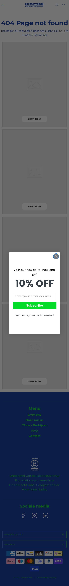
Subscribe (34, 305)
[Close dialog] (56, 256)
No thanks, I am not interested (35, 315)
